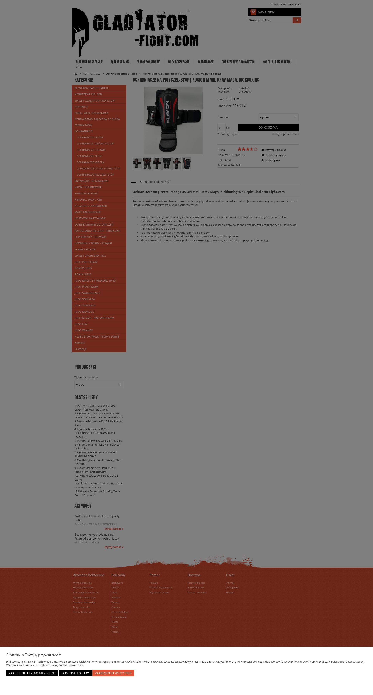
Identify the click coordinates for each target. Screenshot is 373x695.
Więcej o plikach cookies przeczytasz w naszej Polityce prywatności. (44, 665)
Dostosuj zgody (75, 673)
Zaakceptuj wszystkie (113, 673)
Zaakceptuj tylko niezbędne (32, 673)
